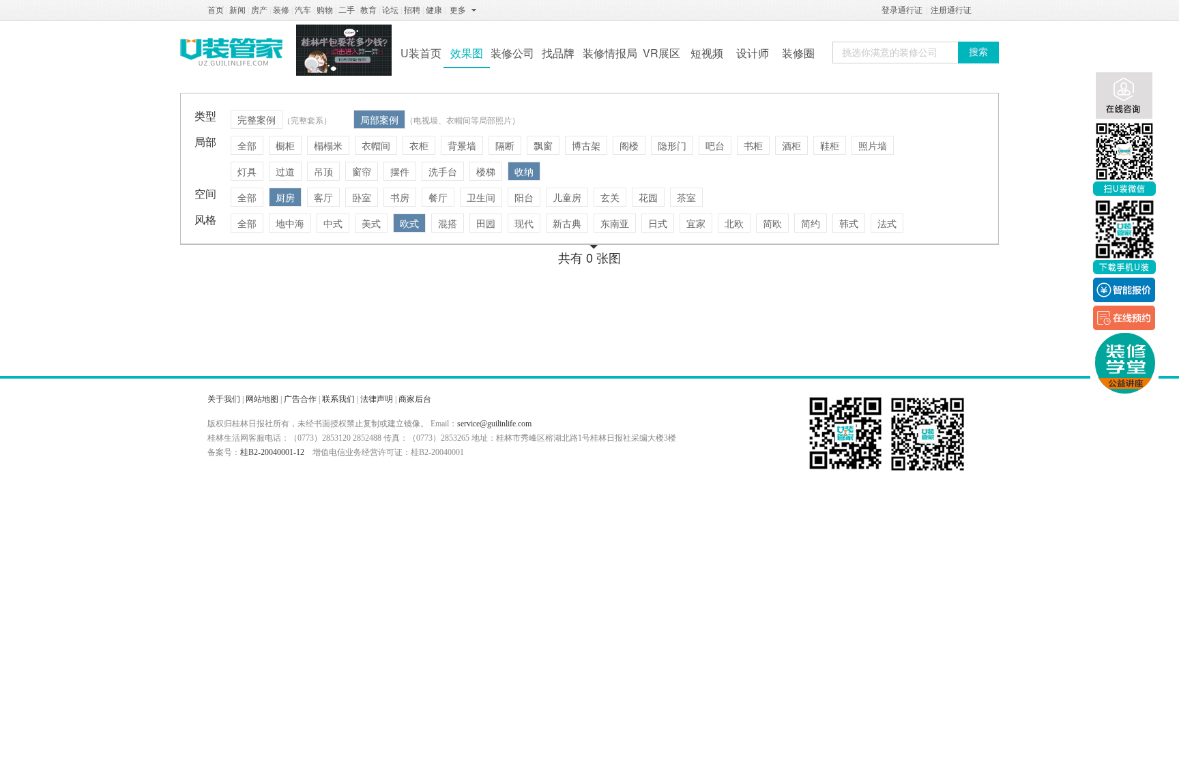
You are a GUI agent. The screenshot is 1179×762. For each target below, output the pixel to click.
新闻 (237, 10)
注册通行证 (951, 10)
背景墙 (462, 145)
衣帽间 (376, 145)
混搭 (447, 223)
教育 (368, 10)
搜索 (978, 52)
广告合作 (300, 399)
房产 (259, 10)
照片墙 (872, 145)
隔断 (504, 145)
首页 (215, 10)
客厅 (323, 197)
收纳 (524, 171)
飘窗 (543, 145)
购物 (325, 10)
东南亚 (614, 223)
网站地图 (262, 399)
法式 (887, 223)
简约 (810, 223)
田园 (485, 223)
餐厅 (438, 197)
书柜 (753, 145)
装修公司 (512, 53)
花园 (648, 197)
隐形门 (672, 145)
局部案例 (379, 119)
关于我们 (223, 399)
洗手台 (442, 171)
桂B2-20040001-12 (272, 452)
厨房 (285, 197)
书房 (399, 197)
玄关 (610, 197)
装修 (281, 10)
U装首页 (421, 53)
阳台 (524, 197)
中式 (333, 223)
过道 (285, 171)
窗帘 (361, 171)
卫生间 (481, 197)
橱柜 (285, 145)
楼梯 (485, 171)
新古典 (567, 223)
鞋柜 (829, 145)
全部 (247, 145)
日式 (657, 223)
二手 (346, 10)
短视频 (706, 53)
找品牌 (558, 53)
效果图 (466, 53)
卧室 (361, 197)
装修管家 (231, 52)
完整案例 (256, 119)
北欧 (734, 223)
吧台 (715, 145)
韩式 (848, 223)
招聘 (412, 10)
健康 (434, 10)
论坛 (390, 10)
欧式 (409, 223)
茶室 (686, 197)
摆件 (399, 171)
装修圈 (798, 53)
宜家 (695, 223)
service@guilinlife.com (494, 423)
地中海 (290, 223)
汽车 (303, 10)
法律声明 (376, 399)
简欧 (772, 223)
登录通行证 (902, 10)
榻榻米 (328, 145)
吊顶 (323, 171)
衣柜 (418, 145)
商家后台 (414, 399)
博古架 (586, 145)
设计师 (752, 53)
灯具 (247, 171)
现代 (524, 223)
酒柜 (791, 145)
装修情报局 (610, 53)
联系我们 (338, 399)
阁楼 (629, 145)
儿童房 (567, 197)
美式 (371, 223)
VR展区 (661, 53)
